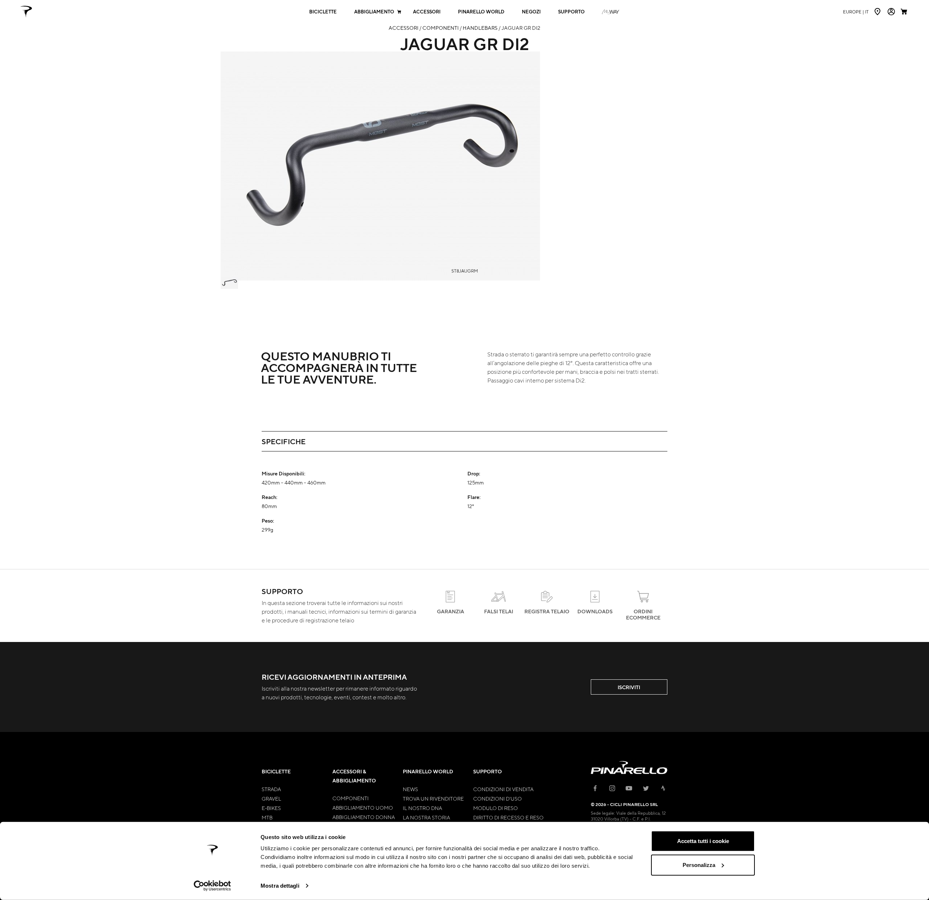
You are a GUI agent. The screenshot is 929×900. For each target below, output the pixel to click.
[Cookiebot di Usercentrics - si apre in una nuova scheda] (212, 885)
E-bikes (271, 808)
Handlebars (480, 27)
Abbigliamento (374, 12)
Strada (271, 789)
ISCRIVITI (629, 687)
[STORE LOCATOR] (878, 11)
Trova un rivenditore (433, 798)
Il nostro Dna (422, 808)
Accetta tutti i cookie (703, 841)
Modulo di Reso (495, 808)
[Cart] (905, 11)
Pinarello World (481, 12)
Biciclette (323, 12)
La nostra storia (426, 817)
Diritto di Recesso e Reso (508, 817)
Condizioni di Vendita (503, 789)
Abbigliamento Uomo (362, 807)
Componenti (440, 27)
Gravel (271, 798)
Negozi (531, 12)
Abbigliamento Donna (363, 817)
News (410, 789)
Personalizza (699, 865)
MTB (267, 817)
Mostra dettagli (280, 886)
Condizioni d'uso (497, 798)
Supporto (571, 12)
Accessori (427, 12)
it (856, 12)
